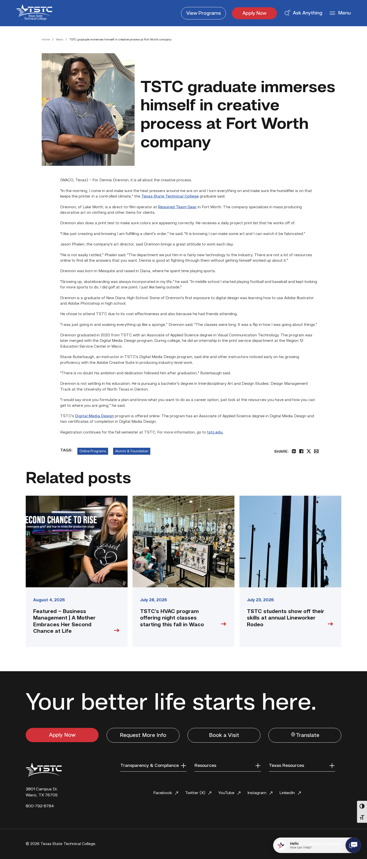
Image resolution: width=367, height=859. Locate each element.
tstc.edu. (215, 432)
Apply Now (254, 13)
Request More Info (143, 735)
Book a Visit (224, 735)
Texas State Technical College (170, 197)
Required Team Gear (177, 207)
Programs (203, 13)
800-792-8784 (40, 806)
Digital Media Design (94, 416)
